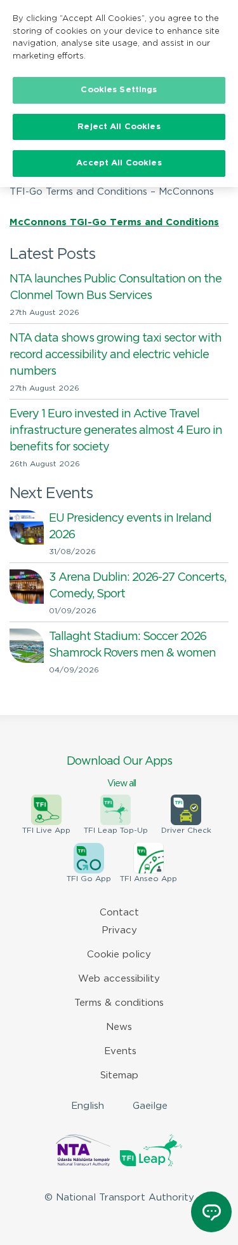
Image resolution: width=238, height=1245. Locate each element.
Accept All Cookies (118, 163)
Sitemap (119, 1075)
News (119, 1027)
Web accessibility (119, 979)
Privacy (119, 930)
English (87, 1106)
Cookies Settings (119, 90)
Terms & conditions (119, 1003)
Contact (119, 912)
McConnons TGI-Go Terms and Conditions (114, 222)
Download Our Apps (119, 772)
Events (120, 1051)
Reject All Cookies (118, 126)
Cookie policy (119, 954)
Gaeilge (150, 1106)
